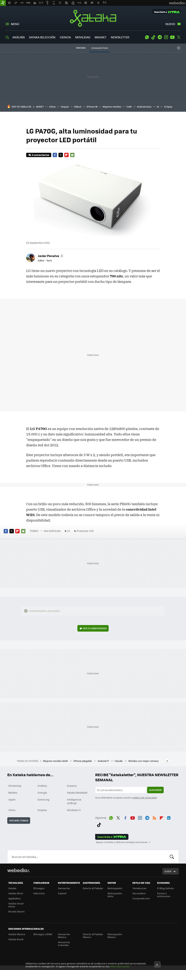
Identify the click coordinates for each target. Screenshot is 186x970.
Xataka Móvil (15, 893)
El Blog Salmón (165, 888)
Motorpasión (115, 888)
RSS (154, 817)
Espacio (71, 785)
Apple (11, 799)
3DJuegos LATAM (42, 934)
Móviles (12, 792)
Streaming (14, 785)
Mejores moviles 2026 (55, 761)
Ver (95, 628)
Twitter (179, 37)
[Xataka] (3, 3)
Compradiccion (141, 898)
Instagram (166, 37)
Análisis (42, 785)
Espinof (62, 893)
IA (158, 106)
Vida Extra (39, 893)
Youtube (172, 37)
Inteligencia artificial (74, 801)
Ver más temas (18, 820)
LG (68, 531)
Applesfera (14, 898)
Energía (42, 792)
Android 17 (103, 761)
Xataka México (16, 934)
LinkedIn (169, 817)
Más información (120, 966)
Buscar (172, 856)
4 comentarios (40, 155)
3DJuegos (38, 888)
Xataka (93, 18)
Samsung (43, 799)
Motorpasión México (115, 935)
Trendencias (139, 888)
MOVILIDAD (82, 37)
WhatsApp (147, 37)
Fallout (77, 106)
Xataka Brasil (15, 939)
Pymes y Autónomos (163, 895)
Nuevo (170, 24)
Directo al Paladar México (93, 935)
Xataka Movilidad (77, 792)
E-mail (72, 155)
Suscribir (155, 790)
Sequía (65, 106)
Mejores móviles (112, 106)
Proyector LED (85, 531)
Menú (15, 24)
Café (129, 106)
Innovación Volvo (99, 48)
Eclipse (168, 106)
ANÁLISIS (18, 37)
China (52, 106)
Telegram (159, 37)
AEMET (40, 106)
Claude (119, 761)
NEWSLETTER (120, 37)
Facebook (55, 155)
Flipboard (66, 155)
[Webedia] (18, 870)
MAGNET (100, 37)
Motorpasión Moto (115, 895)
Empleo (42, 810)
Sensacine (64, 888)
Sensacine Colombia (64, 943)
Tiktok (153, 37)
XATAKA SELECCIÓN (42, 37)
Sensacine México (64, 935)
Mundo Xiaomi (16, 911)
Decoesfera (139, 893)
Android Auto (144, 106)
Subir (167, 871)
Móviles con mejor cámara (143, 761)
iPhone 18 (92, 106)
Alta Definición (52, 531)
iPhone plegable (83, 761)
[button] (50, 256)
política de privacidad (144, 797)
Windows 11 (74, 810)
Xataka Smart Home (16, 905)
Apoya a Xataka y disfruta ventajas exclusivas (121, 842)
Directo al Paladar (93, 888)
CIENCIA (65, 37)
